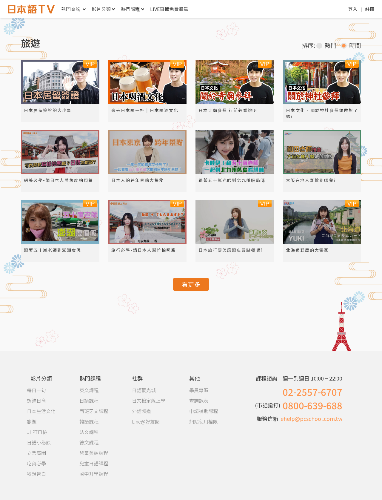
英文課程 (88, 390)
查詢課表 (198, 400)
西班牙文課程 (93, 411)
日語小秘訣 (39, 442)
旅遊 (31, 421)
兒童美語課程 (93, 452)
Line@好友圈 (146, 421)
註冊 (370, 9)
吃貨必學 (36, 463)
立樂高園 (36, 452)
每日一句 (36, 390)
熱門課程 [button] (130, 9)
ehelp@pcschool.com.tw (311, 418)
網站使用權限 (203, 421)
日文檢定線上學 (148, 400)
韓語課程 (88, 421)
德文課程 (88, 442)
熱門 (331, 45)
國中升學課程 (93, 473)
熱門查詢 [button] (71, 9)
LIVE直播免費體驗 (169, 9)
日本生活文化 (41, 411)
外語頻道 (141, 411)
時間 (355, 45)
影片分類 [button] (101, 9)
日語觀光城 (144, 390)
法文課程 (88, 431)
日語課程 (88, 400)
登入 (353, 9)
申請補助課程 (203, 411)
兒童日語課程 (93, 463)
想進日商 (36, 400)
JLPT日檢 (37, 431)
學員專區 (198, 390)
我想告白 (36, 473)
